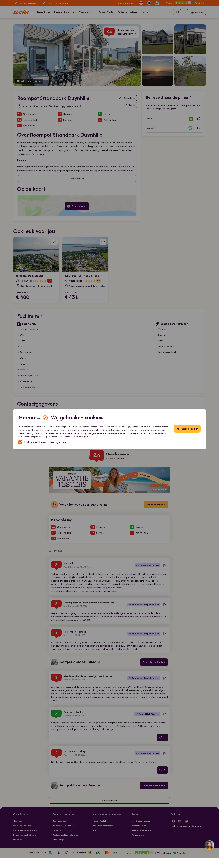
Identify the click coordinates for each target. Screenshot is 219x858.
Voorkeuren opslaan (187, 428)
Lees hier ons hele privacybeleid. (76, 436)
